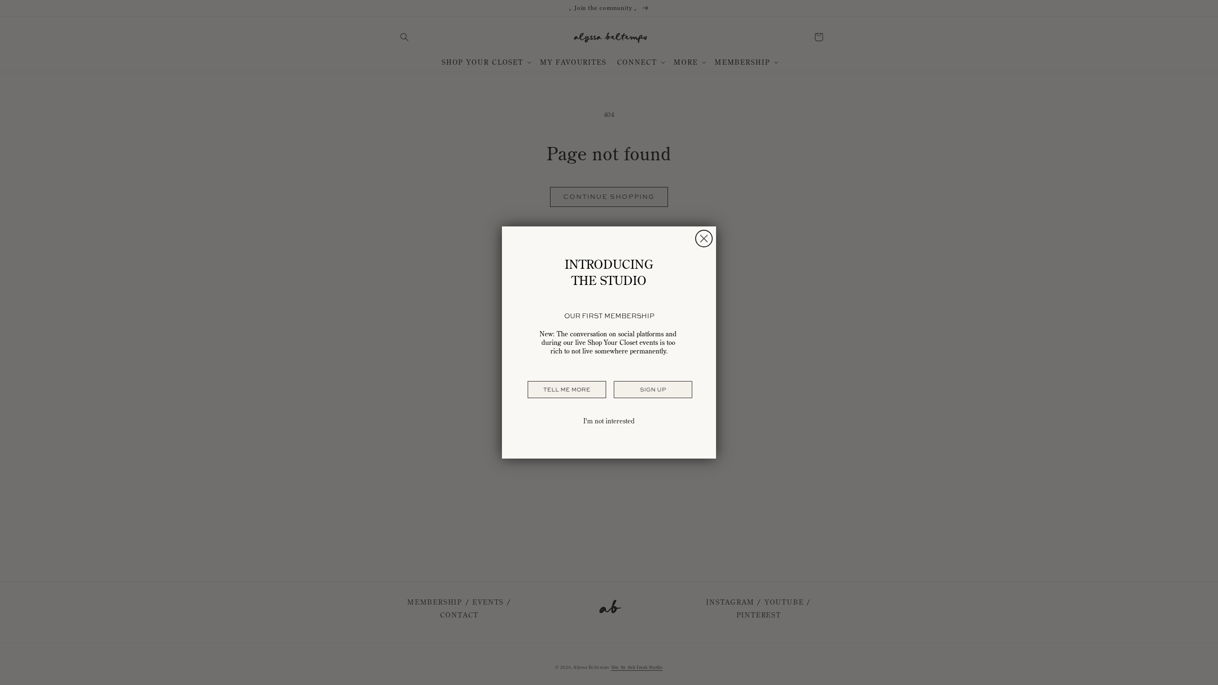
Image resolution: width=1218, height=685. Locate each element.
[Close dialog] (704, 238)
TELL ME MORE (566, 389)
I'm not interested (609, 421)
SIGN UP (653, 389)
